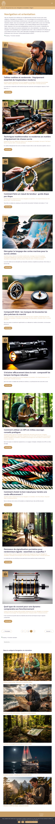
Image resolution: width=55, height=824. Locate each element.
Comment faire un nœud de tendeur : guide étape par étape (26, 195)
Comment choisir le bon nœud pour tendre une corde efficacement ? (25, 493)
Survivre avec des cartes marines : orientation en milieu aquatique (19, 713)
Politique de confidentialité (31, 822)
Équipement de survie (18, 82)
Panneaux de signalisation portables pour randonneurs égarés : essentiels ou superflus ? (25, 550)
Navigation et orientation (29, 82)
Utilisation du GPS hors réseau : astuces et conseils (16, 805)
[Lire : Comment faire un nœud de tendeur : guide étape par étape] (27, 174)
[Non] (53, 820)
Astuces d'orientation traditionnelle (21, 256)
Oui (19, 822)
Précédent (6, 631)
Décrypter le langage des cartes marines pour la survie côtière (26, 252)
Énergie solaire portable (19, 611)
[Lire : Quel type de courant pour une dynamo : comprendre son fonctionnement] (27, 586)
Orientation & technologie (42, 82)
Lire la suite (8, 92)
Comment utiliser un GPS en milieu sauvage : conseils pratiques (24, 431)
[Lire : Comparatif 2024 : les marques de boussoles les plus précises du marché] (27, 292)
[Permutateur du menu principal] (52, 3)
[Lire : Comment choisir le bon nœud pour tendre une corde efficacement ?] (27, 472)
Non (23, 822)
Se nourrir (42, 141)
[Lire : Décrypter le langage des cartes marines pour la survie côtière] (27, 231)
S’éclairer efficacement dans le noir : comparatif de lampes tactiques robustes (27, 373)
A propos (41, 814)
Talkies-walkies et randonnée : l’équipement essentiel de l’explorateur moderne (24, 78)
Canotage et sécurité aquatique (37, 256)
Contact (41, 815)
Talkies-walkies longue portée (11, 83)
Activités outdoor (8, 82)
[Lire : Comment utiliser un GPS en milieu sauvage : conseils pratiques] (27, 410)
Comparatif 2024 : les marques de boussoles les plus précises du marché (25, 313)
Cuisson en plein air (8, 611)
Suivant (49, 631)
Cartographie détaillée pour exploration (13, 257)
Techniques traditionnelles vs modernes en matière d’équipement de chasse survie (27, 138)
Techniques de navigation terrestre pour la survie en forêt (17, 744)
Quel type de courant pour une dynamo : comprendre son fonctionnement (22, 608)
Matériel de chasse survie (21, 141)
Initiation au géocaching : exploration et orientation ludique (17, 682)
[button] (12, 35)
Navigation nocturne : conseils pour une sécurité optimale (17, 774)
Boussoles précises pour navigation (29, 316)
